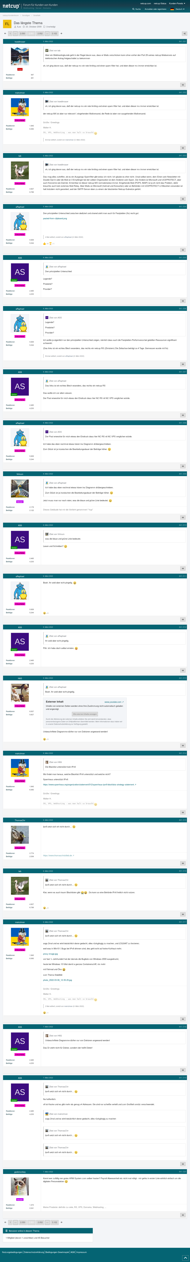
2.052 (40, 33)
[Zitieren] (183, 85)
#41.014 (182, 753)
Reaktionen (10, 74)
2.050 (22, 33)
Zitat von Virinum (57, 534)
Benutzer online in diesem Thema (24, 1230)
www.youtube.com (113, 701)
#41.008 (182, 422)
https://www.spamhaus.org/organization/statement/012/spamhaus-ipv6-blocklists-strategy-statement (88, 784)
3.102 (54, 33)
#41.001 (182, 41)
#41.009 (182, 473)
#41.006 (182, 308)
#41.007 (182, 371)
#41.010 (182, 524)
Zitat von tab (54, 50)
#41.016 (182, 870)
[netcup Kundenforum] (30, 6)
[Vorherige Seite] (5, 33)
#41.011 (182, 575)
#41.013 (182, 677)
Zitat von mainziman (58, 1113)
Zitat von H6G (55, 762)
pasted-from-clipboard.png (55, 218)
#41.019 (182, 1077)
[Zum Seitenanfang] (185, 1258)
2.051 (31, 33)
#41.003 (182, 155)
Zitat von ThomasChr (58, 879)
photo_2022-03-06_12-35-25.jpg (57, 979)
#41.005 (182, 257)
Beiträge (9, 78)
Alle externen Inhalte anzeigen (85, 714)
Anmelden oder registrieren (155, 9)
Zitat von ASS (55, 317)
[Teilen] (184, 33)
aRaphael (68, 237)
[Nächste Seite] (61, 33)
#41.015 (182, 819)
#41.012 (182, 626)
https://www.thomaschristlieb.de (57, 855)
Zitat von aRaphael (57, 266)
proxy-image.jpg (50, 953)
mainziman (69, 140)
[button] (177, 9)
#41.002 (182, 92)
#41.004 (182, 206)
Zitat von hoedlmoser (58, 101)
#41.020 (182, 1171)
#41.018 (182, 1026)
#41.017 (182, 921)
